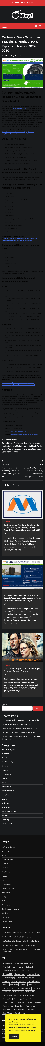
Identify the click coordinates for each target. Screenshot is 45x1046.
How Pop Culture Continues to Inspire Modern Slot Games (20, 728)
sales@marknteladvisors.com (18, 431)
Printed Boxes (30, 1006)
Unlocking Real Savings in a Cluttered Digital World (18, 732)
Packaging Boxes (8, 1006)
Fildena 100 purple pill (23, 988)
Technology (5, 820)
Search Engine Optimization (11, 811)
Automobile (5, 754)
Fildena (23, 985)
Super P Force (7, 1013)
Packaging (38, 1002)
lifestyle (29, 1002)
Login (3, 1025)
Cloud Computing (7, 762)
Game (4, 782)
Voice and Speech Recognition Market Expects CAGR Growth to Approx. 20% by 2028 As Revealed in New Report (22, 598)
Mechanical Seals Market (20, 108)
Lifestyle (4, 799)
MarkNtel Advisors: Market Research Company (25, 434)
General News (6, 786)
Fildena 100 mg (8, 988)
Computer (5, 766)
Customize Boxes (33, 974)
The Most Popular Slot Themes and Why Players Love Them (21, 720)
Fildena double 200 (9, 995)
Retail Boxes (7, 1009)
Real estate (5, 803)
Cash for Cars (25, 970)
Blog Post (5, 1033)
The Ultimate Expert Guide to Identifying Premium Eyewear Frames (22, 669)
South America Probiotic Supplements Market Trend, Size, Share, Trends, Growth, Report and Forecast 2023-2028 (22, 527)
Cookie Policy (30, 1030)
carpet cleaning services (10, 970)
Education (5, 770)
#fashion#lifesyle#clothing (24, 963)
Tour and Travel (7, 824)
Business (13, 439)
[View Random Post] (36, 26)
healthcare (20, 1002)
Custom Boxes (19, 974)
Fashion (4, 778)
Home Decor (6, 795)
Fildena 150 (6, 992)
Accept (14, 1036)
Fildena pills (6, 999)
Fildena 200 (30, 992)
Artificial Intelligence (8, 749)
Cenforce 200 (7, 974)
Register (4, 1029)
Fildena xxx (33, 999)
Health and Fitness (8, 791)
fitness (5, 1002)
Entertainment (6, 774)
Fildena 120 (37, 988)
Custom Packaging (9, 978)
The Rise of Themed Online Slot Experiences (16, 724)
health (12, 1002)
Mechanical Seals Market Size (19, 449)
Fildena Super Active (20, 999)
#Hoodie (6, 967)
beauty (14, 967)
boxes (21, 967)
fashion (5, 985)
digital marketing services (26, 978)
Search (4, 705)
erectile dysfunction (18, 981)
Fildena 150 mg (18, 992)
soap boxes (30, 1009)
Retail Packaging (19, 1009)
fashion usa (14, 985)
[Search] (40, 26)
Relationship (6, 807)
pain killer (19, 1006)
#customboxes (7, 963)
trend (23, 1013)
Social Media (6, 815)
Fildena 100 (32, 985)
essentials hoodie (33, 981)
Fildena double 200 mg (26, 995)
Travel (17, 1013)
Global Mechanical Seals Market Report (24, 443)
